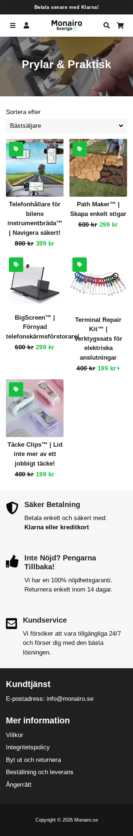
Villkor (14, 735)
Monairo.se (86, 820)
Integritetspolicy (28, 747)
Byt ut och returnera (33, 759)
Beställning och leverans (40, 772)
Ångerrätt (18, 784)
